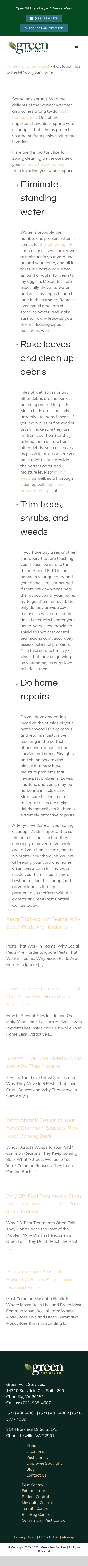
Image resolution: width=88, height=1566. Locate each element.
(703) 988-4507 (36, 1402)
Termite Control (36, 1508)
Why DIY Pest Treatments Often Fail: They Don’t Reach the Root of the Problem (43, 1203)
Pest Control (33, 1484)
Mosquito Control (37, 1502)
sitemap (68, 1537)
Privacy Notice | (26, 1537)
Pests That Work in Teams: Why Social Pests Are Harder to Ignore (43, 927)
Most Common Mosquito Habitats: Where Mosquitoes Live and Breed (39, 1279)
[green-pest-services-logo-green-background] (44, 1363)
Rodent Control (35, 1496)
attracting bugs (52, 244)
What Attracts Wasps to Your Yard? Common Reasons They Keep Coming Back (42, 1128)
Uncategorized (35, 66)
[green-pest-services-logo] (28, 42)
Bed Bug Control (36, 1514)
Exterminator (33, 1490)
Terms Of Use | (50, 1537)
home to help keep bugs (44, 164)
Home (11, 66)
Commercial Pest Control (44, 1520)
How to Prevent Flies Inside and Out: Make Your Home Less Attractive (43, 996)
